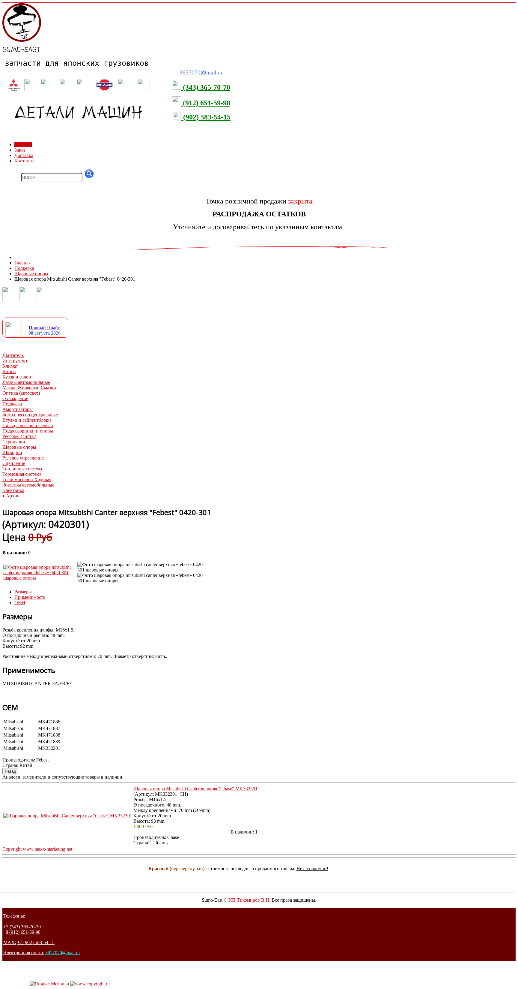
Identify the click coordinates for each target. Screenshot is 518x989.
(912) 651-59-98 (205, 103)
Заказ (19, 149)
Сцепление (13, 463)
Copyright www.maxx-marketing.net (37, 849)
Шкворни (12, 452)
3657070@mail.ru (62, 952)
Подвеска (12, 403)
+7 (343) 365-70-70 (22, 926)
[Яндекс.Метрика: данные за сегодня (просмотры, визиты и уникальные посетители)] (49, 984)
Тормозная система (21, 474)
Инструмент (15, 360)
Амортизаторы (17, 409)
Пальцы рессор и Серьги (27, 425)
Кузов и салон (16, 376)
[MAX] (44, 299)
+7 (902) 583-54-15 (36, 942)
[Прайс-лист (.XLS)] (13, 336)
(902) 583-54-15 (206, 117)
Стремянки (13, 441)
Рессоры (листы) (19, 436)
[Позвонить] (9, 299)
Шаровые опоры (19, 447)
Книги (9, 371)
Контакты (24, 160)
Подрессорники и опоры (27, 430)
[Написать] (26, 299)
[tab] (23, 591)
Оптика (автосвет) (21, 393)
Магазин (23, 144)
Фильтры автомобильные (28, 484)
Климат (10, 366)
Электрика (13, 490)
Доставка (23, 155)
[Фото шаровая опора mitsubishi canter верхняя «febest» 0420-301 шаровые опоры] (39, 577)
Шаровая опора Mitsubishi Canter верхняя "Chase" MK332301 (195, 788)
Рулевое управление (23, 457)
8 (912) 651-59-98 (23, 932)
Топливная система (22, 468)
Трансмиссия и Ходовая (26, 479)
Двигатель (13, 355)
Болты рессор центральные (30, 414)
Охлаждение (15, 398)
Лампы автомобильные (26, 382)
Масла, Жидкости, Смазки (29, 387)
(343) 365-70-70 (205, 87)
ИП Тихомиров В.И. (249, 900)
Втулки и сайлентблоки (26, 420)
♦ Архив (10, 495)
